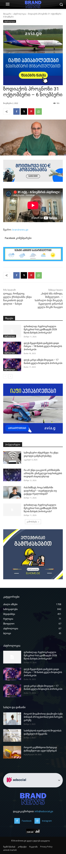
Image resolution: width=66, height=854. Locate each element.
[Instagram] (37, 821)
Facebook (27, 820)
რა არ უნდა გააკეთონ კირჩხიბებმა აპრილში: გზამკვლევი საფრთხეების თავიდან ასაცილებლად (43, 473)
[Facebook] (16, 111)
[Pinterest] (31, 111)
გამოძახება (32, 521)
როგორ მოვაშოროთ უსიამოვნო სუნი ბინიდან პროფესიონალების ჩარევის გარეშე (43, 717)
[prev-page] (5, 376)
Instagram (47, 820)
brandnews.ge (20, 229)
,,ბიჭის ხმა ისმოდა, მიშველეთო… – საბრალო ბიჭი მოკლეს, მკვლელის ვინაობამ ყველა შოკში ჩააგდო (49, 300)
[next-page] (10, 376)
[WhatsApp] (38, 111)
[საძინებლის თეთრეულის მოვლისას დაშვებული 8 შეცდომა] (12, 735)
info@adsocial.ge (44, 811)
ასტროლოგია (19, 13)
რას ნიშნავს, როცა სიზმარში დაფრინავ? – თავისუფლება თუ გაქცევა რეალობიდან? (40, 490)
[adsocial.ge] (17, 785)
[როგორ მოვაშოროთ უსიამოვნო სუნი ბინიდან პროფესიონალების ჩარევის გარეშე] (12, 718)
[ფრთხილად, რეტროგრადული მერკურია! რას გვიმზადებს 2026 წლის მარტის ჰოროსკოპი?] (12, 331)
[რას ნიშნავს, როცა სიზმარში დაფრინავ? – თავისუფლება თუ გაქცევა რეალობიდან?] (12, 492)
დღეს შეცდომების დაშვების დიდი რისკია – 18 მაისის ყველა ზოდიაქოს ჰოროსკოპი (43, 346)
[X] (24, 111)
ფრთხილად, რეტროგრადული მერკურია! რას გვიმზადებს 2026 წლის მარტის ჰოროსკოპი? (40, 329)
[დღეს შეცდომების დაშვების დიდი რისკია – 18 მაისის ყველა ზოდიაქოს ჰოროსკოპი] (12, 348)
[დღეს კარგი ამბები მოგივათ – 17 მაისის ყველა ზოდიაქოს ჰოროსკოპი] (12, 364)
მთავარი (7, 13)
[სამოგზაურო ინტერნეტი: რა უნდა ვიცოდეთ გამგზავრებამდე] (12, 457)
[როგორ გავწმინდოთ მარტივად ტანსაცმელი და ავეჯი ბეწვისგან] (12, 752)
